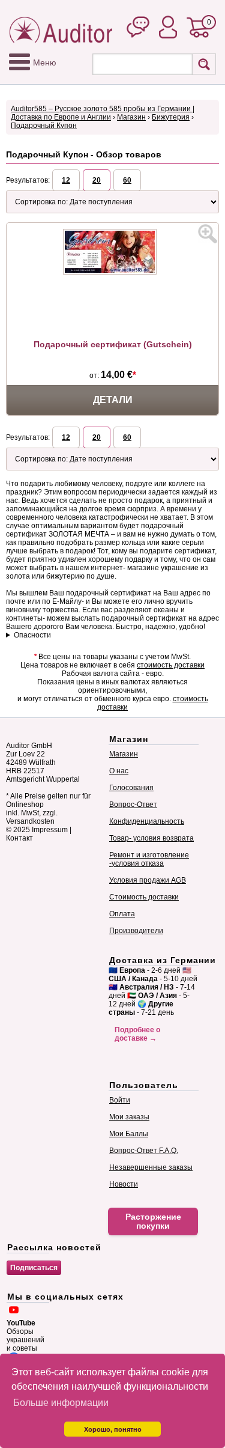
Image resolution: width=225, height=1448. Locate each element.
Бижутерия (171, 117)
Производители (136, 930)
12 (66, 180)
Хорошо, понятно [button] (113, 1429)
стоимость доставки (171, 665)
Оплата (122, 914)
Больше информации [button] (61, 1403)
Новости (123, 1184)
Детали (113, 400)
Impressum (50, 830)
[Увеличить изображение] (207, 233)
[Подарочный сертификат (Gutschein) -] (113, 272)
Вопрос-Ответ (133, 804)
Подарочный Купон (44, 125)
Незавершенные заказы (151, 1167)
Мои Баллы (128, 1134)
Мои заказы (129, 1117)
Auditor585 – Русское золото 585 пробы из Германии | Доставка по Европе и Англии (102, 113)
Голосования (131, 787)
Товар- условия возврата (151, 838)
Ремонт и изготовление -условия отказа (149, 859)
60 (127, 180)
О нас (118, 771)
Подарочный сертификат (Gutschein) (113, 344)
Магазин (131, 117)
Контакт (19, 838)
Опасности (32, 635)
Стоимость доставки (144, 897)
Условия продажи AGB (147, 880)
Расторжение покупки (153, 1221)
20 (96, 180)
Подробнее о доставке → (137, 1034)
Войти (119, 1100)
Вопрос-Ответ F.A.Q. (143, 1150)
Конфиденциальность (146, 821)
